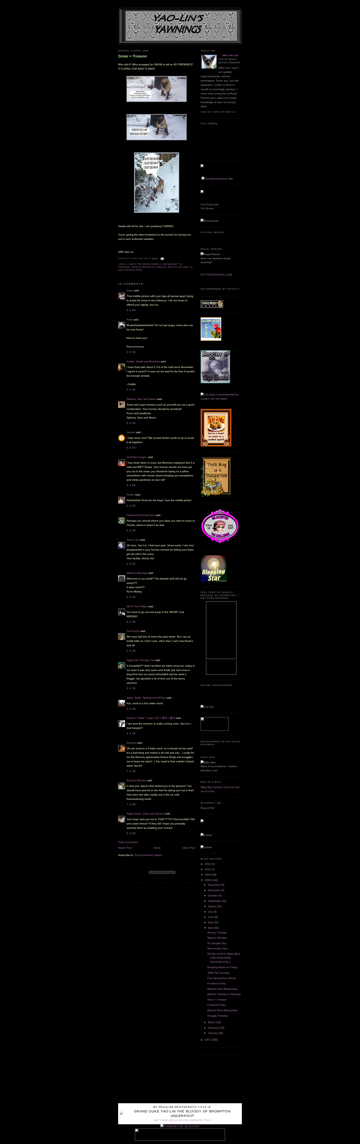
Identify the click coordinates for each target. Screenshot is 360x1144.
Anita (130, 319)
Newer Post (125, 847)
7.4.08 (131, 771)
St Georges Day (216, 943)
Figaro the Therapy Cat (140, 660)
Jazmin (131, 432)
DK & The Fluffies (137, 606)
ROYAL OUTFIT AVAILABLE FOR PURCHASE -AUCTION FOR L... (223, 957)
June (211, 916)
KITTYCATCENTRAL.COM (216, 274)
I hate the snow (138, 264)
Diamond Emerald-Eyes (141, 515)
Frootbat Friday (216, 983)
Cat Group (207, 204)
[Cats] (221, 398)
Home (157, 847)
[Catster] (206, 834)
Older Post (188, 847)
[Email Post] (162, 259)
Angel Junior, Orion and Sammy (145, 813)
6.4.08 (131, 310)
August (212, 906)
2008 (208, 880)
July (210, 911)
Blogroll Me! (208, 807)
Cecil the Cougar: (137, 457)
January (213, 1032)
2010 (208, 869)
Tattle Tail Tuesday (218, 972)
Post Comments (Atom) (148, 855)
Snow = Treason (132, 56)
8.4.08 (131, 833)
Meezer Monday (217, 937)
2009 (208, 874)
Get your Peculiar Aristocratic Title (182, 1120)
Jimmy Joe (133, 539)
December (214, 884)
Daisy (130, 290)
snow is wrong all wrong (148, 267)
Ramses (131, 742)
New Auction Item (217, 948)
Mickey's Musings (137, 572)
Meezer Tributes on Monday (224, 994)
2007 (208, 1039)
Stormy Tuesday (217, 932)
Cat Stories (207, 208)
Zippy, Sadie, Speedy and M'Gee (146, 697)
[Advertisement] (217, 1074)
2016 (208, 863)
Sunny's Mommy (136, 780)
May (211, 922)
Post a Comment (128, 842)
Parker (130, 494)
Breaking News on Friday (222, 967)
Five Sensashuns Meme (221, 978)
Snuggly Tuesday (217, 1015)
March (212, 1022)
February (214, 1027)
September (215, 900)
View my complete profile (218, 112)
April (211, 927)
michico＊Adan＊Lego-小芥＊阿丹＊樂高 (151, 717)
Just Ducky (133, 630)
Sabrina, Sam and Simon (141, 398)
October (213, 895)
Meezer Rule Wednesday (222, 988)
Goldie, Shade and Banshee (143, 361)
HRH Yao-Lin (230, 55)
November (214, 890)
